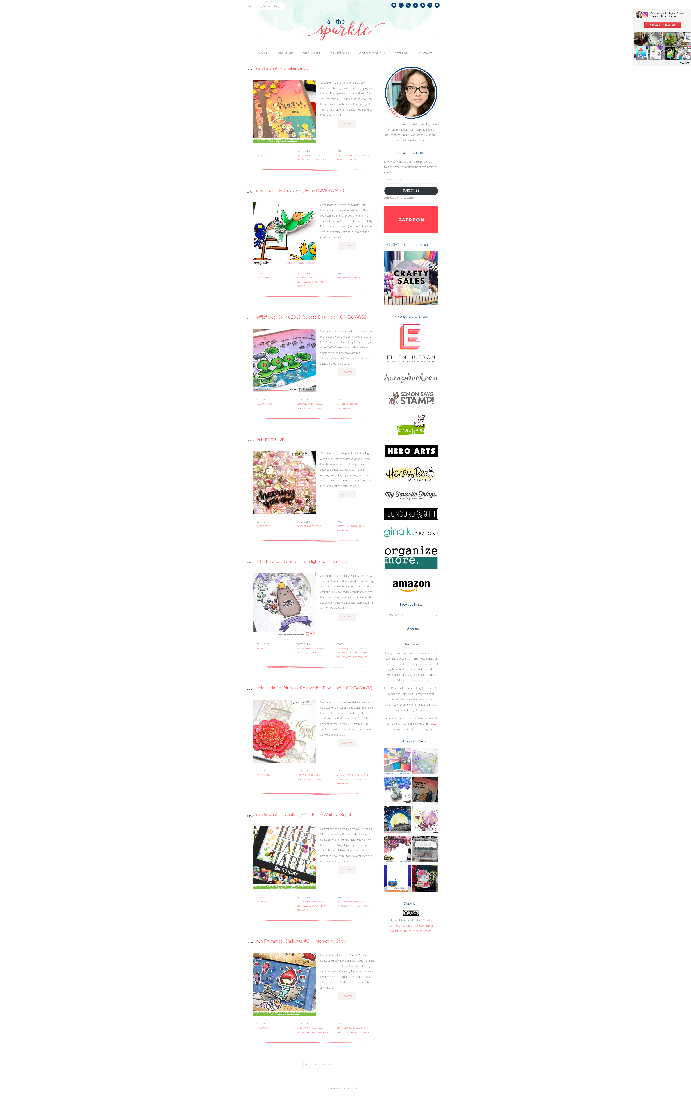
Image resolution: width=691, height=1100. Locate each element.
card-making (304, 155)
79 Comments (263, 277)
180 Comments (264, 404)
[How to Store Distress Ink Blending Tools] (425, 850)
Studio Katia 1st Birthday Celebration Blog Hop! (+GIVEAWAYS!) (312, 688)
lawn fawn (356, 155)
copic (340, 1028)
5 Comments (263, 1028)
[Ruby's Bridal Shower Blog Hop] (425, 879)
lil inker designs (345, 653)
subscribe (411, 190)
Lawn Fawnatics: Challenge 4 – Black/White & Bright (302, 815)
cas (338, 901)
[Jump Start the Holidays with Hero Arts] (397, 791)
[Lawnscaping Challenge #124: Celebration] (397, 879)
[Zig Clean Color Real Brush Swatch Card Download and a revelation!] (425, 762)
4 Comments (263, 901)
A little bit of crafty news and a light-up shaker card (300, 561)
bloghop (301, 277)
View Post (347, 124)
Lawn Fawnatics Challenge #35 (282, 68)
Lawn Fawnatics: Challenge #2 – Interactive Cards (299, 941)
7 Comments (263, 155)
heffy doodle (344, 277)
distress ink (343, 155)
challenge (317, 901)
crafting (316, 155)
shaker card (361, 775)
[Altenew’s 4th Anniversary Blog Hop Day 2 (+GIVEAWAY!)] (397, 850)
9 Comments (263, 526)
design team (303, 160)
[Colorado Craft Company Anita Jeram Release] (397, 820)
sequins (341, 775)
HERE (431, 723)
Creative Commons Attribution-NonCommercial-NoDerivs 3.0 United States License (411, 925)
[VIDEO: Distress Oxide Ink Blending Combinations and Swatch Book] (397, 762)
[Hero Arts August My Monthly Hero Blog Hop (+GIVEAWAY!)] (425, 820)
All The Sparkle (355, 1088)
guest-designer (315, 408)
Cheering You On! (269, 439)
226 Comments (264, 775)
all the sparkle (345, 26)
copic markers (359, 648)
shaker (352, 160)
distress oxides (352, 1028)
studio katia (343, 779)
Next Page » (328, 1065)
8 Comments (263, 648)
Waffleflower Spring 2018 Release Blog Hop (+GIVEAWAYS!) (309, 317)
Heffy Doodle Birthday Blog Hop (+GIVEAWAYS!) (298, 191)
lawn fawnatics (319, 160)
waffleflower (344, 408)
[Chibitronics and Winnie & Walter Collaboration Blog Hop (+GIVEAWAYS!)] (425, 791)
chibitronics (318, 648)
